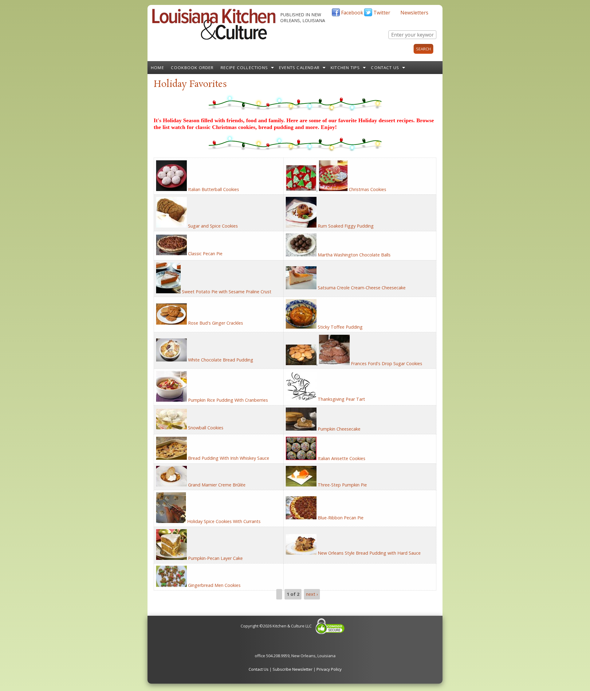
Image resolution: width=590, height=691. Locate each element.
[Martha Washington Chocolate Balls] (301, 255)
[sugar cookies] (301, 363)
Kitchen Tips (345, 67)
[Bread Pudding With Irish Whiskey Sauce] (171, 458)
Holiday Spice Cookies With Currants (224, 521)
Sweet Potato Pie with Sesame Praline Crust (226, 292)
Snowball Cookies (205, 428)
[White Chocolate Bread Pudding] (171, 360)
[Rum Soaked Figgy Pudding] (301, 226)
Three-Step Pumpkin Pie (342, 485)
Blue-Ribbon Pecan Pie (341, 518)
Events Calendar (299, 67)
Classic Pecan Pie (205, 253)
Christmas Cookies (367, 189)
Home (157, 67)
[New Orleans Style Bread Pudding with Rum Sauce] (301, 553)
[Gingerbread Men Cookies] (171, 585)
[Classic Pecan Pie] (171, 253)
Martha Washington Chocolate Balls (354, 255)
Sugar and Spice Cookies (213, 226)
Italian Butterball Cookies (213, 189)
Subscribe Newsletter (293, 669)
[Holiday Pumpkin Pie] (301, 485)
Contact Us (385, 67)
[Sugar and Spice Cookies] (171, 226)
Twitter (381, 12)
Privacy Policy (329, 669)
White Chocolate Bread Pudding (220, 360)
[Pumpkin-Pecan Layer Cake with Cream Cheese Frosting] (171, 558)
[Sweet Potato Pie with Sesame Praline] (168, 292)
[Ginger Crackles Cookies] (171, 323)
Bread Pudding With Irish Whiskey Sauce (228, 458)
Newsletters (414, 12)
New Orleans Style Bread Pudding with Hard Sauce (369, 553)
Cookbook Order (192, 67)
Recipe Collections (244, 67)
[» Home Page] (214, 38)
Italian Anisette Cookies (341, 458)
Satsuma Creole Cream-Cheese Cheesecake (362, 288)
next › (312, 594)
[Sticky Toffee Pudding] (301, 327)
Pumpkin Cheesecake (339, 429)
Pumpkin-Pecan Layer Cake (215, 558)
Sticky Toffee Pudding (340, 327)
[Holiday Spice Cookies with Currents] (171, 521)
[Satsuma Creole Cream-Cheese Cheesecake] (301, 288)
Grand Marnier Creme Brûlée (217, 485)
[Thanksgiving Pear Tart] (301, 399)
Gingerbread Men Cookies (214, 585)
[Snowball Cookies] (171, 428)
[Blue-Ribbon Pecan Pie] (301, 518)
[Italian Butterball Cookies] (171, 189)
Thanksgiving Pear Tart (341, 399)
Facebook (352, 12)
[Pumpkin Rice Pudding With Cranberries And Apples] (171, 400)
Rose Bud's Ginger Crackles (215, 323)
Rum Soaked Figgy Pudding (346, 226)
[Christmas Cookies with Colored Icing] (301, 189)
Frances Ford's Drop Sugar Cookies (386, 363)
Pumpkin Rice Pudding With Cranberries (228, 400)
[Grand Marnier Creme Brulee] (171, 485)
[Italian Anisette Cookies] (301, 458)
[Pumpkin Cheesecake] (301, 429)
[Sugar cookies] (334, 363)
